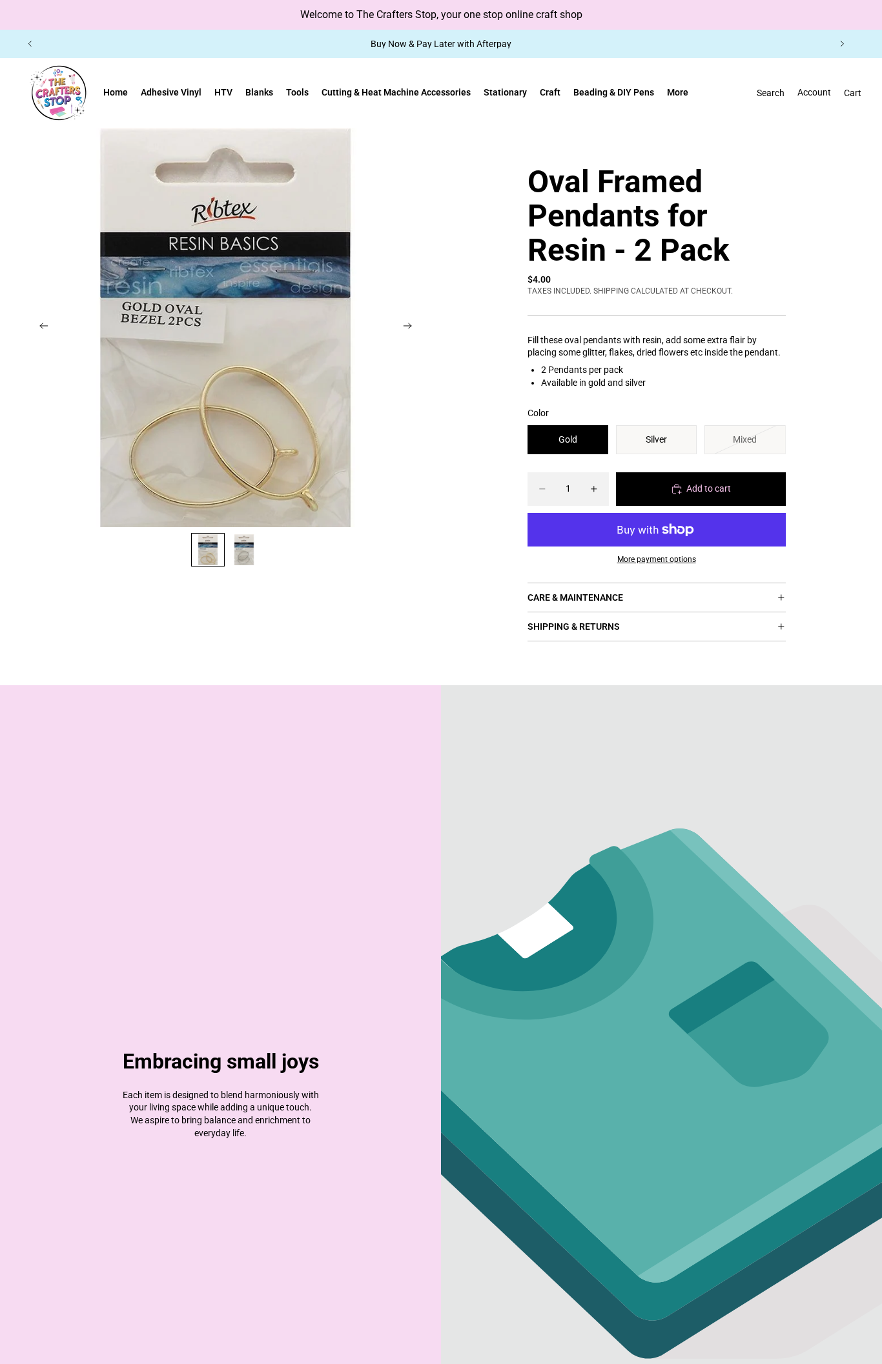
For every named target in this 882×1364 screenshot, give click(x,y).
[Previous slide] (30, 44)
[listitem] (678, 93)
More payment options (656, 559)
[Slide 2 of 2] (244, 549)
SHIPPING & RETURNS (574, 626)
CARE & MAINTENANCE (575, 597)
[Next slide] (842, 44)
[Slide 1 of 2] (207, 549)
